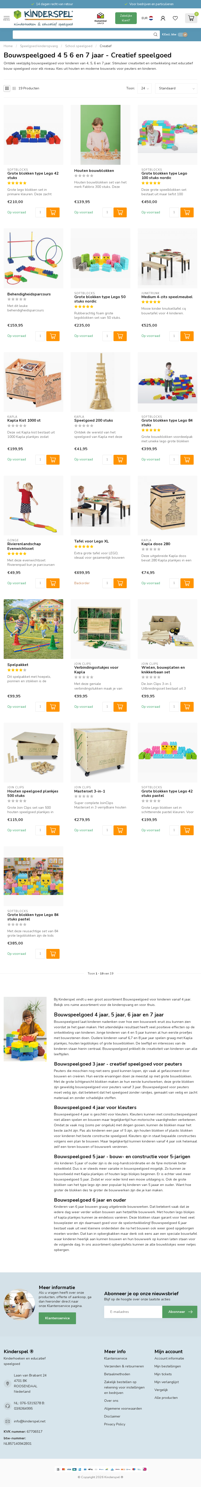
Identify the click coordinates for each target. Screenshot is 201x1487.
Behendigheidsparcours (29, 294)
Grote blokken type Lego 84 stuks (167, 422)
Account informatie (169, 1358)
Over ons (111, 1400)
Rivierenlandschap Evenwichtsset (24, 546)
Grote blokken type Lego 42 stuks (33, 175)
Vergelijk (161, 1390)
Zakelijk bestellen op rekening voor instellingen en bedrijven (124, 1387)
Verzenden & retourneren (124, 1366)
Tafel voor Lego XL (91, 541)
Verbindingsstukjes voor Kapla (96, 669)
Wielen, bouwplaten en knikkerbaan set (163, 669)
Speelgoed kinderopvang (39, 46)
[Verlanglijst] (175, 18)
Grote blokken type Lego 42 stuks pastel (167, 793)
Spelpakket (17, 665)
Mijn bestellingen (167, 1366)
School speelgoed (78, 46)
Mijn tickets (163, 1374)
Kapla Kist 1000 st (24, 420)
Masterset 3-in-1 (89, 791)
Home (8, 46)
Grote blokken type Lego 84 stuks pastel (33, 917)
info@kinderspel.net (29, 1421)
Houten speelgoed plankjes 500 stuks (32, 793)
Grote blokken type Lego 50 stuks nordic (100, 299)
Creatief (106, 46)
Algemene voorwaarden (123, 1408)
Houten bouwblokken (94, 170)
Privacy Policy (114, 1424)
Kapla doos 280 (155, 544)
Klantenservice (57, 1318)
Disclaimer (112, 1416)
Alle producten (166, 1397)
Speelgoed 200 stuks (93, 420)
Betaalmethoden (117, 1374)
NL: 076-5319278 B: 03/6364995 (29, 1406)
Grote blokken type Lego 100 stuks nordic (164, 175)
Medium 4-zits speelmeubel (167, 297)
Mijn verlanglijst (166, 1382)
